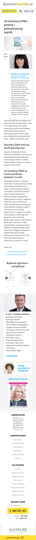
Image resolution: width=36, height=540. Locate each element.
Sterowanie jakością (18, 443)
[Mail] (16, 505)
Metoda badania (18, 447)
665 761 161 (10, 11)
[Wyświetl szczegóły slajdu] (10, 278)
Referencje (18, 458)
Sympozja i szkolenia (18, 454)
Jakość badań (18, 440)
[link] (9, 368)
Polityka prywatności (18, 495)
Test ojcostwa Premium (18, 487)
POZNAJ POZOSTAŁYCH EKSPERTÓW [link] (24, 368)
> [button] (29, 278)
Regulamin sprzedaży (18, 491)
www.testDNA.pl (18, 430)
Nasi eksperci (18, 451)
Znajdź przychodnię (18, 484)
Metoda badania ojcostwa (17, 254)
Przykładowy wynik (18, 476)
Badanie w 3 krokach (18, 473)
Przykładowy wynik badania (17, 251)
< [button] (6, 278)
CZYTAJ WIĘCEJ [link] (11, 356)
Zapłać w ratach (18, 480)
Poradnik (18, 469)
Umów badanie (13, 537)
